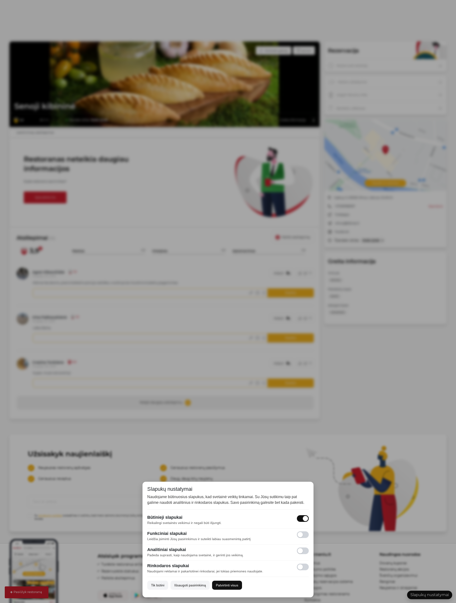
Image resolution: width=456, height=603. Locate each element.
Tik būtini (157, 585)
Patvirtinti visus (227, 585)
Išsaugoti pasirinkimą (190, 585)
